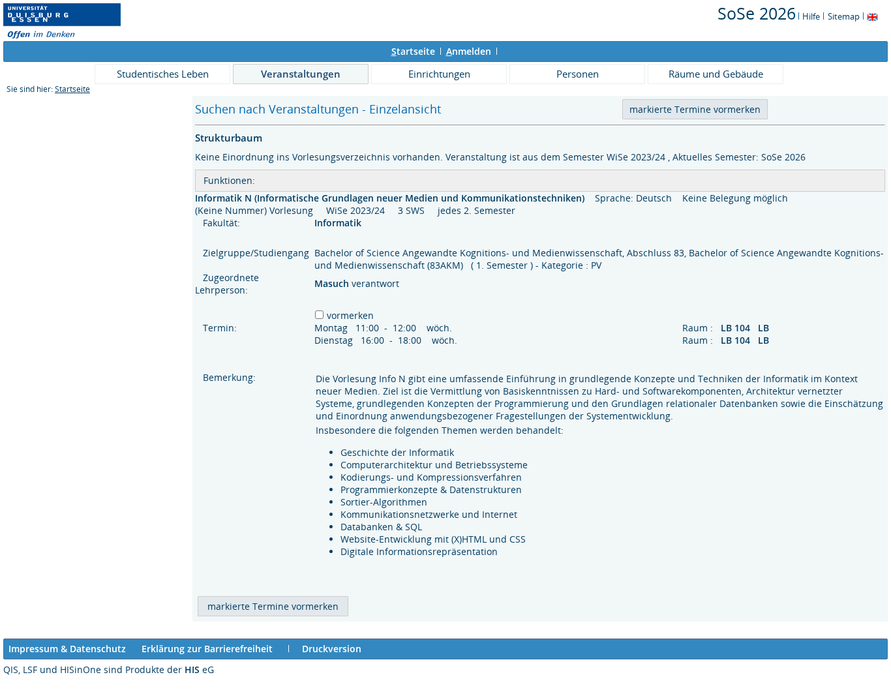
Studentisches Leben (163, 73)
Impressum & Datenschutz (67, 648)
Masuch (333, 283)
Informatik (339, 223)
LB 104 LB (746, 328)
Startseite (72, 89)
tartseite (413, 51)
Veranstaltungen (300, 73)
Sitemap (844, 16)
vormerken (350, 315)
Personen (577, 73)
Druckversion (331, 648)
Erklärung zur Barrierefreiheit (207, 648)
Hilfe (811, 16)
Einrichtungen (439, 73)
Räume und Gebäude (716, 73)
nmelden (468, 51)
